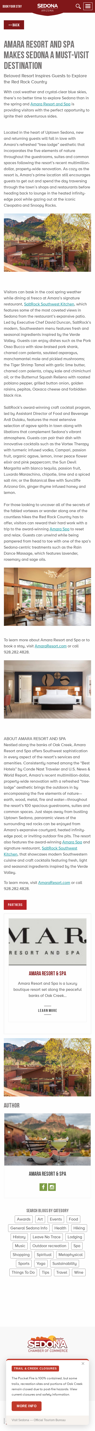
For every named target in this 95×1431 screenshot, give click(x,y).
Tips (45, 1272)
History (19, 1236)
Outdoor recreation (49, 1245)
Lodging (75, 1236)
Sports (23, 1263)
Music (20, 1245)
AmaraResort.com (51, 646)
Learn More (47, 1010)
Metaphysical (71, 1254)
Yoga (40, 1263)
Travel (61, 1272)
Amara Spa (59, 529)
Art (40, 1219)
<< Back (14, 25)
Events (56, 1219)
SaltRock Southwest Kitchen (49, 304)
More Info (26, 1406)
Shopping (21, 1254)
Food (73, 1219)
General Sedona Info (28, 1228)
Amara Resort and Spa (50, 104)
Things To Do (23, 1272)
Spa (76, 1245)
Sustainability (64, 1263)
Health (60, 1228)
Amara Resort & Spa (47, 973)
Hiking (79, 1228)
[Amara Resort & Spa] (47, 941)
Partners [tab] (15, 904)
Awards (23, 1219)
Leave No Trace (47, 1236)
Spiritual (44, 1254)
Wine (78, 1272)
